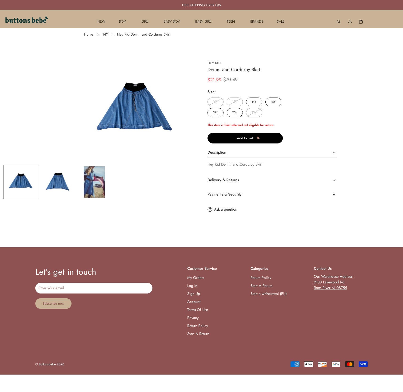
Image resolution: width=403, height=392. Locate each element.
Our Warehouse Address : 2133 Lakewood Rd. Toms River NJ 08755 (334, 282)
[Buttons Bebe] (26, 21)
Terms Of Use (197, 309)
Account (193, 301)
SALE (280, 21)
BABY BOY (172, 21)
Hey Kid (214, 63)
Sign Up (193, 293)
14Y (105, 34)
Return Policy (197, 325)
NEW (101, 21)
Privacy (193, 317)
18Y (215, 112)
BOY (122, 21)
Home (88, 34)
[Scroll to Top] (393, 366)
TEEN (231, 21)
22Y (253, 112)
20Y (234, 112)
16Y (273, 101)
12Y (234, 101)
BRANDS (256, 21)
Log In (192, 285)
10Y (215, 101)
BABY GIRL (203, 21)
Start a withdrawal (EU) (269, 293)
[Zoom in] (175, 69)
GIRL (144, 21)
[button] (360, 21)
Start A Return (198, 333)
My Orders (195, 277)
